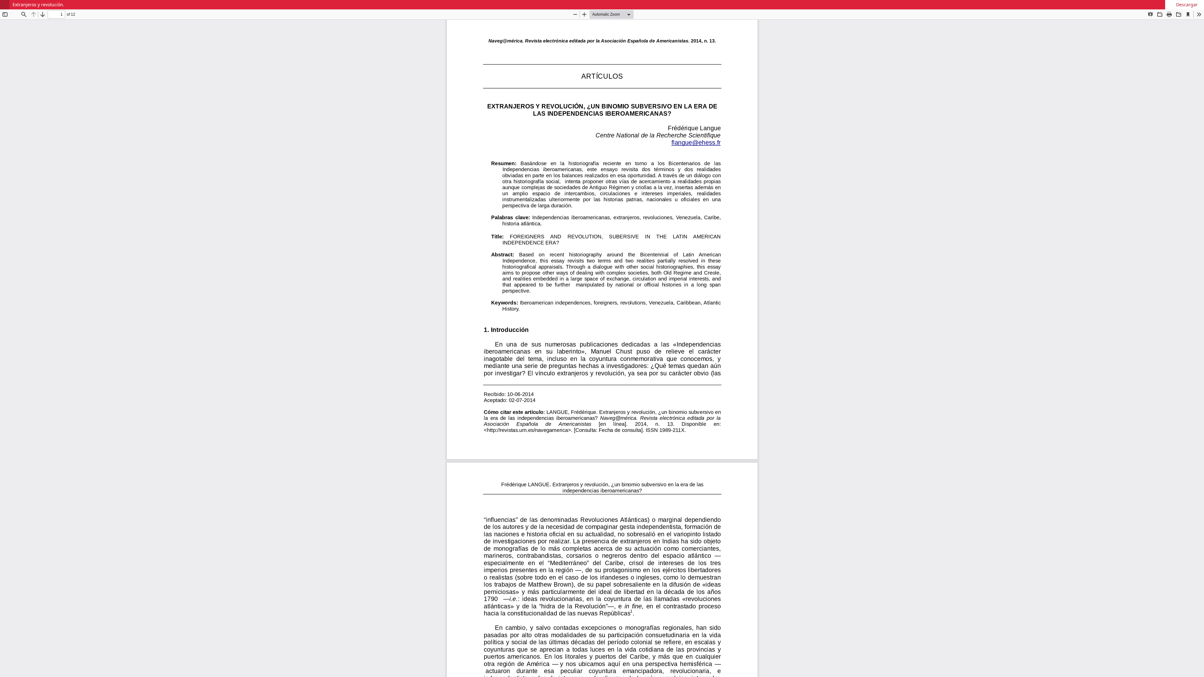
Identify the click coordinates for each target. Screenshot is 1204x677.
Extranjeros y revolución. (38, 5)
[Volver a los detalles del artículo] (4, 4)
